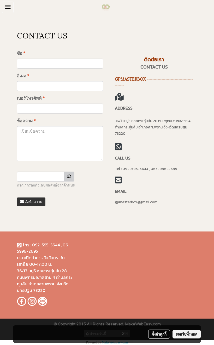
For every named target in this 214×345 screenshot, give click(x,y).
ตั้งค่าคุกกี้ (159, 334)
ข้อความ (26, 120)
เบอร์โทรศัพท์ (31, 98)
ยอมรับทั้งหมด (187, 334)
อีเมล (23, 75)
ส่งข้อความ (33, 202)
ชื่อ (21, 53)
